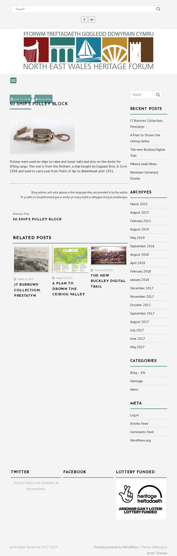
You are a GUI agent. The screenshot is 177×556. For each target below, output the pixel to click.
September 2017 (142, 313)
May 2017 (137, 347)
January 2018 (139, 279)
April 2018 (137, 263)
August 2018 (139, 254)
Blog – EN (137, 372)
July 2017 (137, 330)
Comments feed (141, 432)
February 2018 (140, 271)
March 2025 (139, 204)
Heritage (136, 381)
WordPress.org (140, 440)
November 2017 (142, 296)
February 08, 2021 (103, 270)
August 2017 (139, 322)
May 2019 (137, 237)
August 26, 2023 (64, 277)
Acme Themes (157, 553)
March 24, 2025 (25, 279)
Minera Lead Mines (143, 164)
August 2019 (139, 229)
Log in (134, 415)
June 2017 (137, 338)
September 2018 (142, 246)
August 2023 (139, 212)
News (134, 389)
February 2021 (140, 221)
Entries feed (139, 423)
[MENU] (13, 80)
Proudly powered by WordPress (116, 547)
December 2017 (141, 288)
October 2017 (140, 305)
